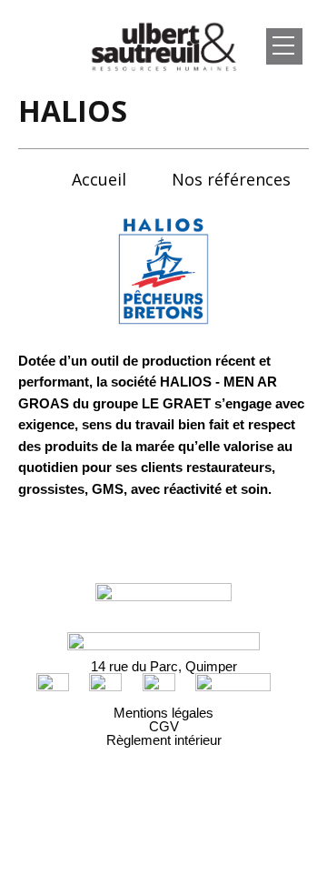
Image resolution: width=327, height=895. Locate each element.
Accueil (99, 179)
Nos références (231, 179)
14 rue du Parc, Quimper (164, 666)
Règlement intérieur (164, 740)
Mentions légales (163, 712)
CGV (164, 726)
